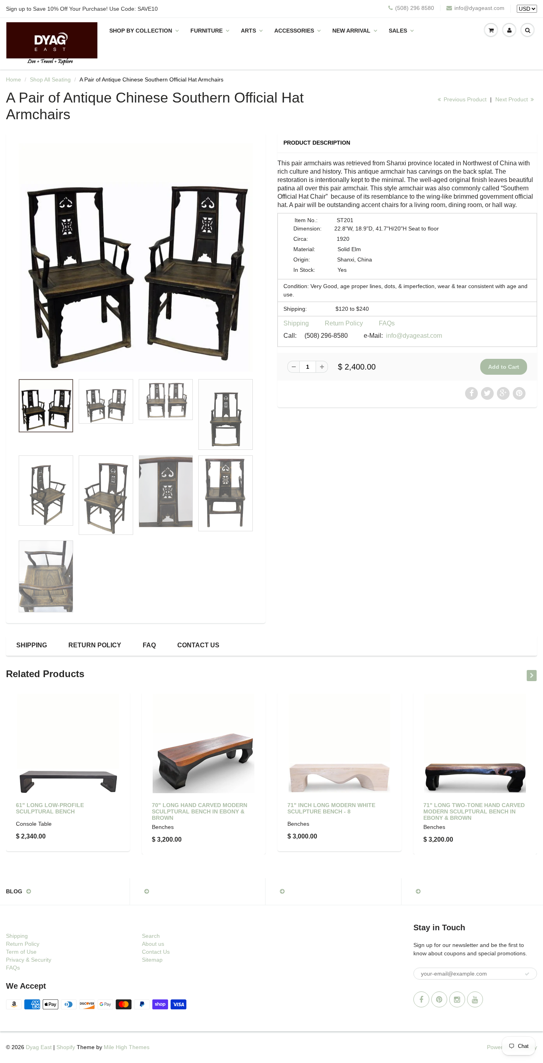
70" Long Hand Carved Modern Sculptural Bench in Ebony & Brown (199, 811)
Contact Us (198, 645)
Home (13, 79)
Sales (398, 30)
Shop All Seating (50, 79)
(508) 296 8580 (414, 8)
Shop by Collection (140, 30)
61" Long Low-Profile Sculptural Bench (50, 808)
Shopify (65, 1047)
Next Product (512, 99)
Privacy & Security (28, 960)
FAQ (149, 645)
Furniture (206, 30)
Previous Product (464, 99)
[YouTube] (475, 999)
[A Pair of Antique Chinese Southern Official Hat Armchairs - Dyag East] (136, 257)
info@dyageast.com (479, 8)
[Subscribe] (527, 974)
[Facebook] (421, 999)
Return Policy (344, 323)
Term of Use (21, 952)
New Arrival (351, 30)
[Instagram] (457, 999)
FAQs (387, 323)
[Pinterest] (439, 999)
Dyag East (39, 1047)
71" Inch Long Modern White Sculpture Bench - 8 (331, 808)
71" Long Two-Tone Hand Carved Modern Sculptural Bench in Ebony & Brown (474, 811)
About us (153, 944)
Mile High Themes (126, 1047)
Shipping (296, 323)
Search (151, 936)
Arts (248, 30)
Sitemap (152, 960)
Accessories (294, 30)
